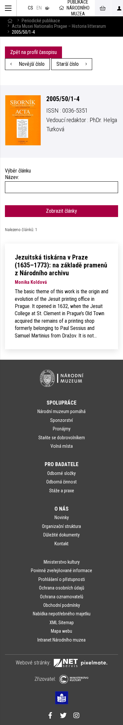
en (39, 8)
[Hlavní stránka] (10, 21)
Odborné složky (61, 473)
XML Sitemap (62, 622)
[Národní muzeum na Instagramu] (76, 716)
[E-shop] (102, 8)
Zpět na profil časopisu (33, 52)
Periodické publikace (41, 21)
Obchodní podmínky (61, 605)
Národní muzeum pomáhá (61, 411)
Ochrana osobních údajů (61, 587)
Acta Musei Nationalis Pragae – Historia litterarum (59, 26)
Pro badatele (61, 464)
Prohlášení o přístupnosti (61, 579)
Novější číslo (31, 64)
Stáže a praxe (61, 490)
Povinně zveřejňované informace (61, 570)
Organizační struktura (61, 526)
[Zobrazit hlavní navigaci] (8, 8)
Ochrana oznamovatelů (61, 596)
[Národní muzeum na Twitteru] (63, 716)
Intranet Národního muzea (61, 640)
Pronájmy (62, 428)
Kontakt (61, 543)
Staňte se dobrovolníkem (61, 437)
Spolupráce (61, 403)
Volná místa (62, 446)
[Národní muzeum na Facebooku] (50, 716)
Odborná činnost (61, 481)
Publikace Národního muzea (78, 8)
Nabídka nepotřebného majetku (62, 613)
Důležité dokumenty (61, 534)
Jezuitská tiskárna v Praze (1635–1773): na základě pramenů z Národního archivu (61, 265)
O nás (61, 509)
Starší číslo (68, 64)
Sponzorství (61, 420)
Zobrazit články (61, 211)
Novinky (61, 517)
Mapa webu (61, 631)
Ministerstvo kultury (62, 562)
